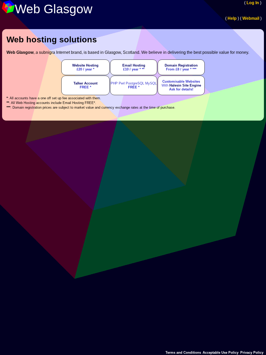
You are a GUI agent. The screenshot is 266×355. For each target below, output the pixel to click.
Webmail (250, 18)
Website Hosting (85, 65)
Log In (253, 3)
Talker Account (85, 83)
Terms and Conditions (183, 352)
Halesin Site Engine (185, 85)
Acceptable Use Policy (220, 352)
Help (232, 18)
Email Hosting (133, 65)
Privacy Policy (251, 352)
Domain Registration (181, 65)
